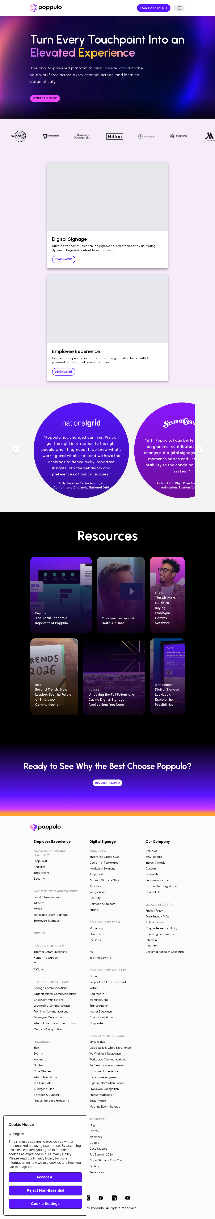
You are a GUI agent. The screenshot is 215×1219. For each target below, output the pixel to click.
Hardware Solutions (102, 868)
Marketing (96, 928)
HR (91, 952)
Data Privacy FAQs (157, 916)
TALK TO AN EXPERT (154, 8)
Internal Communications (50, 952)
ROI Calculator (43, 1083)
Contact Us (153, 892)
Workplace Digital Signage (51, 915)
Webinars (40, 1059)
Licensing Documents (160, 934)
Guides (38, 1065)
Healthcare (96, 994)
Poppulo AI (40, 861)
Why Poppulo (154, 857)
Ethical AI (151, 940)
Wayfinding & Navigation (105, 1053)
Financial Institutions (102, 1017)
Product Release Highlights (51, 1101)
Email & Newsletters (47, 897)
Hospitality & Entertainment (107, 982)
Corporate (96, 1023)
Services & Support (46, 1095)
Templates (96, 1172)
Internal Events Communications (55, 1023)
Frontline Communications (51, 1011)
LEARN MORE (63, 259)
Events (38, 1053)
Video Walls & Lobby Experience (110, 1048)
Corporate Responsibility (161, 928)
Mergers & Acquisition (48, 1029)
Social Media (97, 1101)
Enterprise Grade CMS (104, 857)
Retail (93, 988)
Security (39, 878)
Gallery (94, 1166)
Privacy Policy (154, 910)
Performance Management (107, 1065)
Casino (93, 976)
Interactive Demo (45, 1077)
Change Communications (50, 988)
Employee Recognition (104, 1089)
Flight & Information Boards (106, 1083)
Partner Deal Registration (162, 886)
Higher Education (100, 1011)
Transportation (99, 1005)
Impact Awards (155, 862)
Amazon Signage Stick (104, 880)
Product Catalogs (100, 1095)
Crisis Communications (48, 1000)
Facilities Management (104, 1077)
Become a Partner (157, 880)
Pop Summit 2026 (101, 1154)
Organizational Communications (55, 994)
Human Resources (46, 958)
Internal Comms (100, 958)
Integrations (41, 873)
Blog (36, 1048)
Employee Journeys (46, 921)
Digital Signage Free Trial (106, 1160)
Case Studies (42, 1071)
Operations (96, 934)
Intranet (39, 903)
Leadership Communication (52, 1005)
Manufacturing (99, 1000)
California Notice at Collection (165, 952)
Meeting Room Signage (104, 1106)
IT (35, 963)
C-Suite (39, 969)
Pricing (93, 910)
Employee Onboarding (48, 1017)
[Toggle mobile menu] (179, 8)
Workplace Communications (107, 1059)
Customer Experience (104, 1071)
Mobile (38, 909)
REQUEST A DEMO (45, 98)
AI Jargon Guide (44, 1089)
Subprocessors (155, 922)
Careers (151, 868)
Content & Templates (103, 862)
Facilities (95, 940)
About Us (151, 851)
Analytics (39, 867)
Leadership (153, 874)
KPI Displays (97, 1042)
